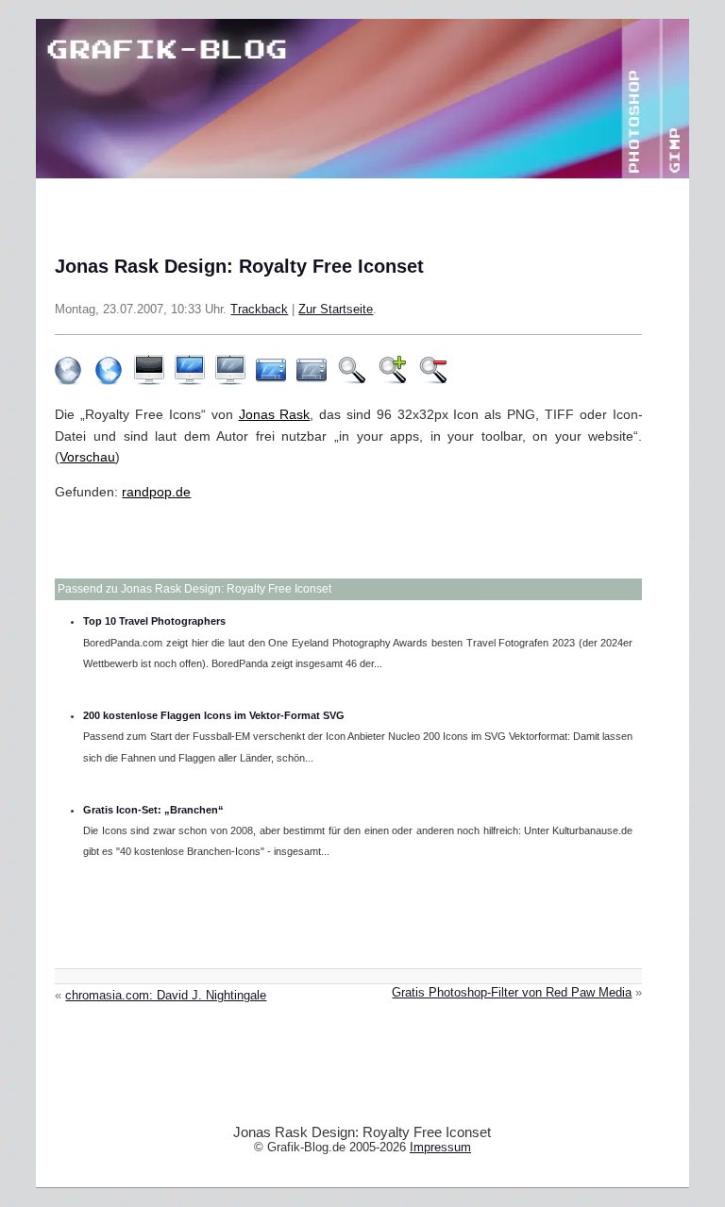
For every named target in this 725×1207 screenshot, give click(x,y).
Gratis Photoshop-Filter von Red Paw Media (512, 992)
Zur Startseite (335, 309)
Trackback (259, 309)
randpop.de (156, 491)
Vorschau (87, 456)
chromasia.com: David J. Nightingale (165, 995)
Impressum (440, 1147)
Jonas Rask (275, 414)
